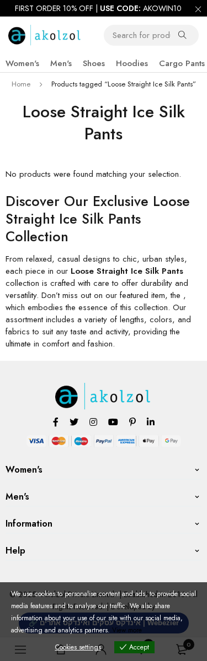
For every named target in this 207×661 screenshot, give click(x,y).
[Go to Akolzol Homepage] (103, 389)
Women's (22, 63)
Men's (61, 63)
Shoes (94, 63)
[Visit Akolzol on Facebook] (56, 422)
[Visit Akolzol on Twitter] (74, 422)
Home (21, 84)
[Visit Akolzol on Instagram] (93, 422)
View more (127, 630)
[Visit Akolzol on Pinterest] (132, 422)
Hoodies (132, 63)
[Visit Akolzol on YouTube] (113, 422)
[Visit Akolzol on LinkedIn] (151, 422)
